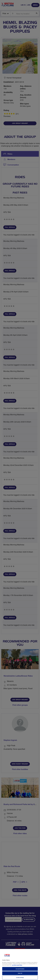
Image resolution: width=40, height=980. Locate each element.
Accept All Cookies (20, 968)
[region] (20, 964)
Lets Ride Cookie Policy (17, 965)
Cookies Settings (20, 977)
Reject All (20, 973)
